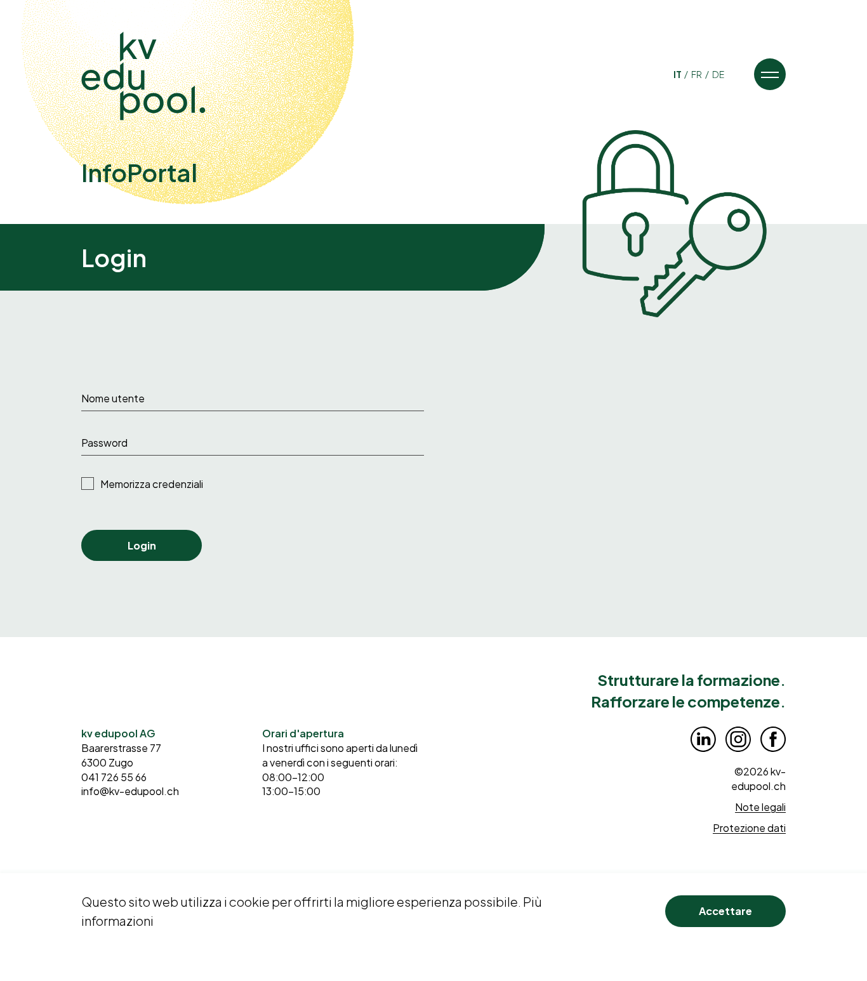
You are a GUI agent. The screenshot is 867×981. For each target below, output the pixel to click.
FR (697, 74)
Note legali (760, 806)
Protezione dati (749, 827)
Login (142, 545)
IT (678, 74)
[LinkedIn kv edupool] (703, 739)
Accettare (725, 911)
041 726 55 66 (114, 777)
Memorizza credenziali (151, 483)
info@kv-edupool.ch (130, 791)
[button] (770, 74)
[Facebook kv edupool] (773, 739)
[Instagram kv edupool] (738, 739)
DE (718, 74)
